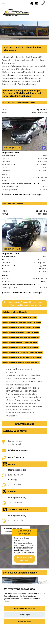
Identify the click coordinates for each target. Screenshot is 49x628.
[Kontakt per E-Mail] (36, 3)
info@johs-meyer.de (18, 450)
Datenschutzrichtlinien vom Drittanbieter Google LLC (23, 550)
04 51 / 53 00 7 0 (16, 457)
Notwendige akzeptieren (24, 608)
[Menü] (3, 3)
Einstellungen (24, 615)
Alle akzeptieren (24, 621)
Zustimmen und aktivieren (24, 559)
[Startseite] (31, 3)
